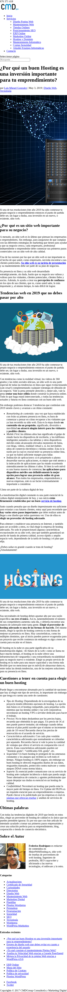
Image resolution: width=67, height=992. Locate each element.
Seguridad (12, 914)
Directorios (12, 890)
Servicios (11, 18)
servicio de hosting (51, 501)
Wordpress (12, 922)
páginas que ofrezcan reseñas (21, 798)
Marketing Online (22, 36)
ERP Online (19, 33)
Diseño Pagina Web (23, 21)
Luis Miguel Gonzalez (15, 88)
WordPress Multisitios (18, 925)
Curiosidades (13, 887)
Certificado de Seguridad (19, 884)
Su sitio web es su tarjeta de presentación (43, 263)
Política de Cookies (16, 970)
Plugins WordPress (16, 976)
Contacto (11, 51)
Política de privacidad (18, 973)
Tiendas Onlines (21, 27)
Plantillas (11, 902)
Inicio (9, 15)
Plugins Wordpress (16, 905)
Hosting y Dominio (23, 39)
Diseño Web (50, 88)
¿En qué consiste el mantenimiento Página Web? (31, 950)
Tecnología (5, 91)
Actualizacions (14, 881)
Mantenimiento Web (23, 24)
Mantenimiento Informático (27, 42)
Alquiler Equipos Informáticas (28, 48)
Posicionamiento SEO (24, 30)
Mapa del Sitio (14, 967)
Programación (14, 911)
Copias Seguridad (22, 45)
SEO (9, 917)
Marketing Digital (16, 899)
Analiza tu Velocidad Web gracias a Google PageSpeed (35, 953)
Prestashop (12, 908)
